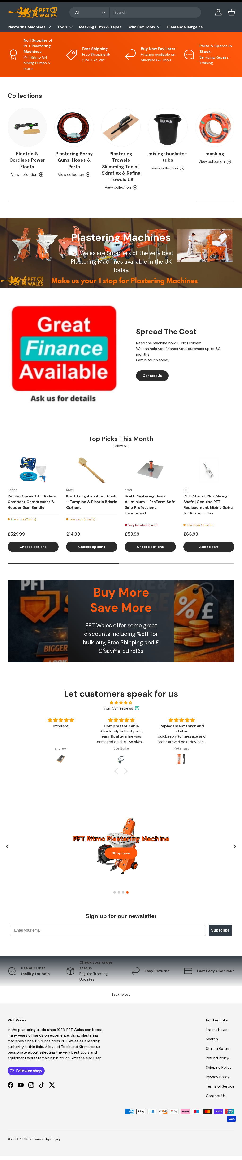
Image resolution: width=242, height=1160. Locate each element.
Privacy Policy (217, 1076)
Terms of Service (220, 1086)
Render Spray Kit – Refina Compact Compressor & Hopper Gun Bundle (32, 502)
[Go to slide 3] (123, 892)
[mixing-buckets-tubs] (167, 127)
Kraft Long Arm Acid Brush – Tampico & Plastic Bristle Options (91, 502)
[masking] (214, 127)
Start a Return (218, 1048)
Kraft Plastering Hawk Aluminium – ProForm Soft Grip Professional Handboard (150, 505)
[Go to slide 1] (114, 892)
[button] (231, 12)
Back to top (121, 994)
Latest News (216, 1029)
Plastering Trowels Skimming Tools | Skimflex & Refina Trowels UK (121, 166)
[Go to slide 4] (127, 892)
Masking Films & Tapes (100, 27)
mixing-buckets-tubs (167, 157)
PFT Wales (25, 1139)
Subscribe (220, 930)
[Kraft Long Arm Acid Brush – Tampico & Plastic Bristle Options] (91, 470)
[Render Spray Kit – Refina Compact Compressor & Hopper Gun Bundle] (33, 470)
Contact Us (152, 376)
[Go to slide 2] (119, 892)
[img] (121, 703)
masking (214, 154)
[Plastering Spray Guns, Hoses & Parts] (74, 127)
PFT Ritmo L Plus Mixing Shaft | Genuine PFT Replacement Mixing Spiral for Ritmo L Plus (208, 505)
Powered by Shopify (47, 1139)
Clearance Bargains (185, 27)
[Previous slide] (7, 846)
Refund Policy (217, 1057)
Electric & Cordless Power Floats (27, 160)
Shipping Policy (219, 1067)
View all (121, 445)
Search (212, 1039)
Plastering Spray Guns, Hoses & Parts (74, 160)
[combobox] (135, 12)
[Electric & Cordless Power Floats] (27, 127)
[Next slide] (235, 846)
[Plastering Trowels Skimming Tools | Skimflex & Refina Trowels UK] (121, 127)
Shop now (121, 852)
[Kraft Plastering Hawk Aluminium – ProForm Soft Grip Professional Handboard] (150, 470)
